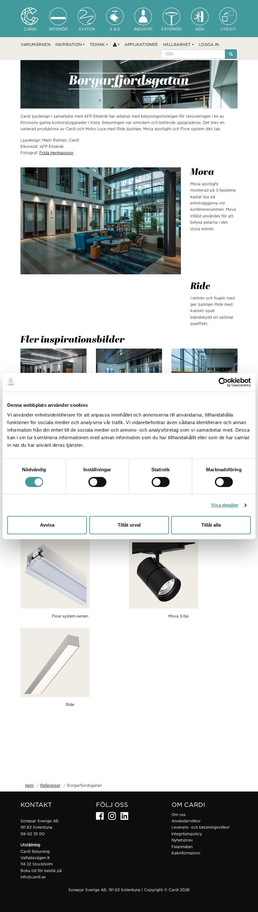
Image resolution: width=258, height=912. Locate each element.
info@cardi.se (33, 877)
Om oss (178, 815)
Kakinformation (185, 853)
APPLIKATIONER (141, 45)
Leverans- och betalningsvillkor (200, 827)
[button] (70, 44)
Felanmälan (182, 847)
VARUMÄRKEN (35, 45)
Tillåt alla (211, 525)
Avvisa (47, 525)
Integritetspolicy (186, 834)
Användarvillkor (186, 821)
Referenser (50, 785)
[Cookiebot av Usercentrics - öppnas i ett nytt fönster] (223, 382)
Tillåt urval (129, 525)
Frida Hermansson (56, 153)
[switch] (97, 482)
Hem (29, 785)
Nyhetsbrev (182, 840)
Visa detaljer (224, 505)
